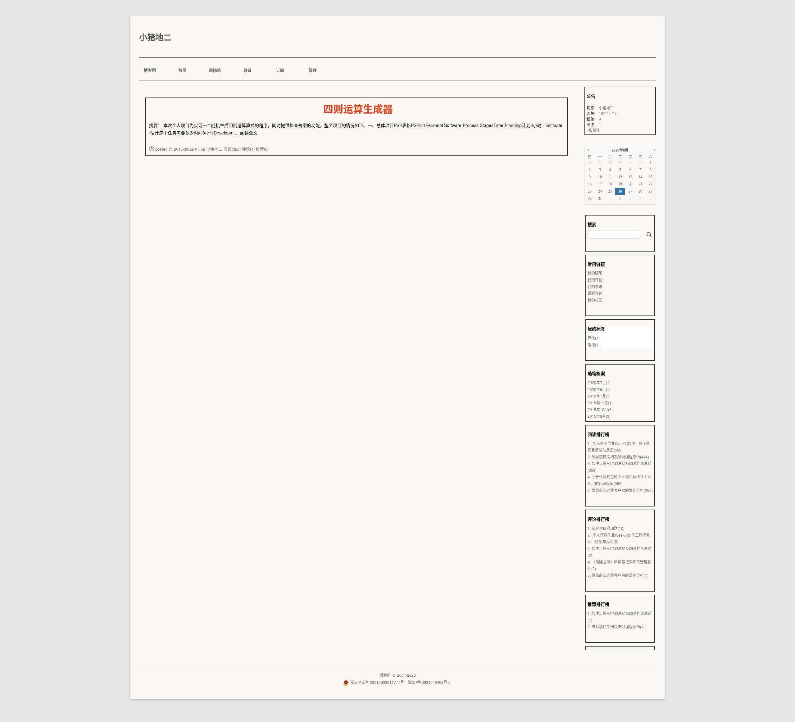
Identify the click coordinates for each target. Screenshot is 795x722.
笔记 (594, 344)
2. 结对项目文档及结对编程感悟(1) (616, 626)
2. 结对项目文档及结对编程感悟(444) (618, 456)
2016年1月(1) (599, 395)
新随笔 (214, 70)
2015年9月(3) (599, 416)
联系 (247, 70)
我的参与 (595, 286)
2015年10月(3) (600, 409)
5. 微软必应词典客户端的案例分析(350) (620, 490)
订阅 (279, 70)
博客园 (149, 70)
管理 (312, 70)
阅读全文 (248, 132)
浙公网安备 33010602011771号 (377, 682)
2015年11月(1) (600, 402)
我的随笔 (595, 272)
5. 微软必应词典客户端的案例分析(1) (618, 575)
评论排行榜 (598, 519)
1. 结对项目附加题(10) (606, 528)
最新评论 (595, 293)
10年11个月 (609, 113)
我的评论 (595, 279)
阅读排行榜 (598, 434)
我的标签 (595, 299)
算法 (594, 337)
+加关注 (593, 130)
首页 (181, 70)
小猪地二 (155, 37)
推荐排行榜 (598, 604)
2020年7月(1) (599, 382)
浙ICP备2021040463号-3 (429, 682)
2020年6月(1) (599, 389)
